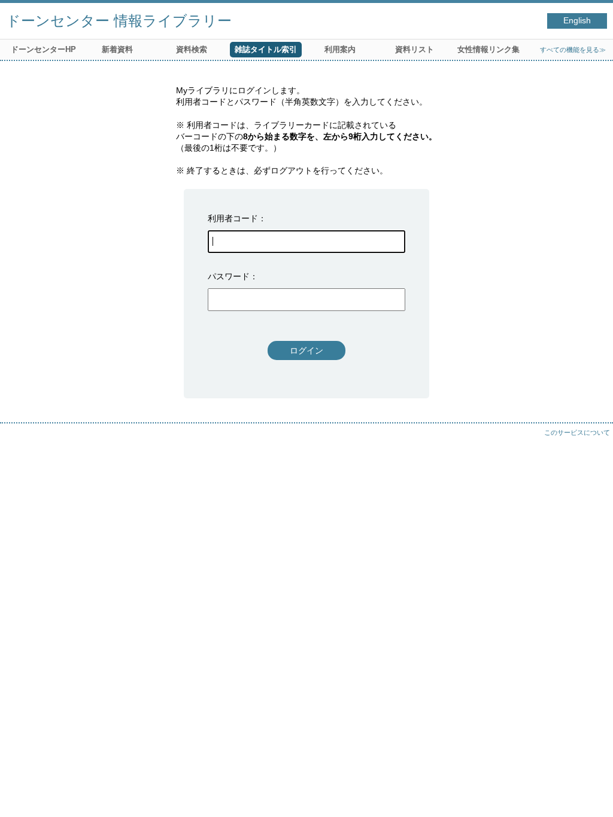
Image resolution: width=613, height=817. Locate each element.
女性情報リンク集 (488, 49)
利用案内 (340, 49)
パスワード (229, 276)
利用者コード (233, 218)
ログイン (306, 350)
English (577, 20)
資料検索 (191, 49)
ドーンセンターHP (43, 49)
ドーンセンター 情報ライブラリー (119, 21)
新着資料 (117, 49)
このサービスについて (577, 432)
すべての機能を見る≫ (573, 49)
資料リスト (414, 49)
